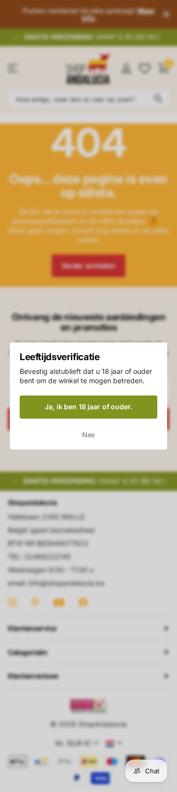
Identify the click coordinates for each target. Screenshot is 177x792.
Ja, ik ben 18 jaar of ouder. (88, 406)
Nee (88, 434)
